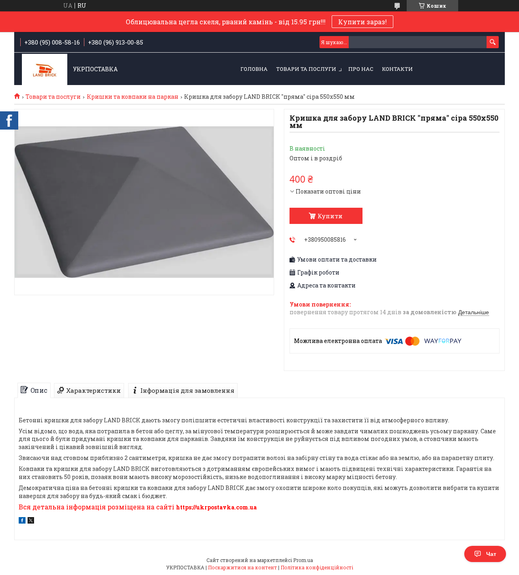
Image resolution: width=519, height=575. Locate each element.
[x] (31, 521)
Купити (330, 216)
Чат (491, 554)
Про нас (360, 68)
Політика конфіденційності (317, 567)
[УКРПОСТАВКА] (44, 69)
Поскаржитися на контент (242, 567)
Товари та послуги (306, 68)
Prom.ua (303, 560)
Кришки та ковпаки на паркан (132, 96)
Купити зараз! (362, 21)
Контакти (397, 68)
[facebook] (22, 521)
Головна (254, 68)
